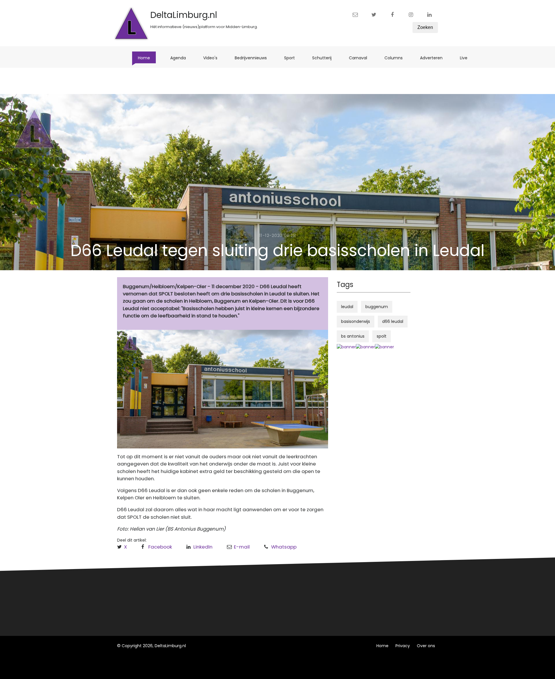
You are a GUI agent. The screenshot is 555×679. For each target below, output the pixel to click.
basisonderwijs (355, 321)
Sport (292, 58)
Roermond (213, 599)
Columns (396, 58)
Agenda (181, 58)
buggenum (376, 307)
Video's (213, 58)
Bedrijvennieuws (254, 58)
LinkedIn (202, 546)
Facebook (160, 546)
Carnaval (361, 58)
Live (466, 58)
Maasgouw (213, 610)
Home (147, 58)
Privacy (402, 646)
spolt (381, 336)
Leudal (209, 588)
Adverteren (434, 58)
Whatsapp (284, 546)
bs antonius (353, 336)
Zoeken (425, 27)
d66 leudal (392, 321)
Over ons (426, 646)
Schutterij (324, 58)
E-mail (242, 546)
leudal (347, 307)
